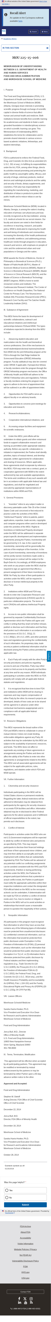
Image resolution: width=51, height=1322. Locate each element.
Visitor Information (25, 1244)
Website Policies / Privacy (25, 1249)
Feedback (49, 656)
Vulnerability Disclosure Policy (25, 1261)
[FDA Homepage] (4, 31)
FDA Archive (25, 1226)
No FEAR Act (25, 1255)
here (20, 21)
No (10, 1197)
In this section (11, 48)
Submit (25, 1204)
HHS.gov (25, 1272)
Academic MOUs (10, 39)
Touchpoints (9, 1213)
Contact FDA (25, 1292)
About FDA (25, 1232)
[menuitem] (25, 1168)
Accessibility (25, 1238)
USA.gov (25, 1278)
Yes (10, 1190)
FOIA (25, 1267)
